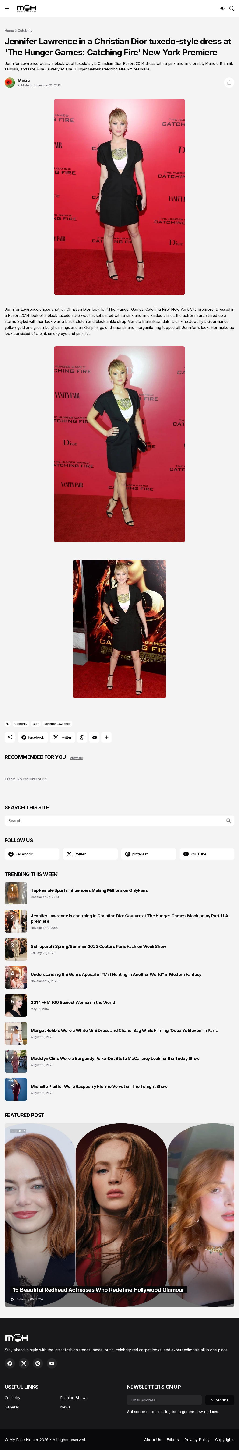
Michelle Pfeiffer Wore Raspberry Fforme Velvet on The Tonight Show (99, 1086)
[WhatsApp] (82, 737)
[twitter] (24, 1363)
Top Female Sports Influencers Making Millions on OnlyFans (89, 890)
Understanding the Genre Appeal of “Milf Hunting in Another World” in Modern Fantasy (116, 974)
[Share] (229, 82)
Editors (173, 1439)
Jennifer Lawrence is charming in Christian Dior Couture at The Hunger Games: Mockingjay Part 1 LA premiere (129, 918)
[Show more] (106, 737)
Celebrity (25, 30)
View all (76, 758)
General (12, 1407)
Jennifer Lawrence (57, 723)
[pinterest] (38, 1363)
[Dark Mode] (222, 8)
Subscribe (220, 1400)
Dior (36, 723)
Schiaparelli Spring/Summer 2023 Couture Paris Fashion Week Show (98, 946)
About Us (152, 1439)
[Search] (232, 8)
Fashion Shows (74, 1397)
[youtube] (52, 1363)
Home (9, 30)
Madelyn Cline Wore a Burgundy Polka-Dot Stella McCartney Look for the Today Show (115, 1058)
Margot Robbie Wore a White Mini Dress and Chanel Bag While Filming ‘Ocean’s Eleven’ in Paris (124, 1030)
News (65, 1407)
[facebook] (10, 1363)
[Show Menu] (7, 8)
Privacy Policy (197, 1439)
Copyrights (224, 1439)
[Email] (94, 737)
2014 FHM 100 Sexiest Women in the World (73, 1002)
